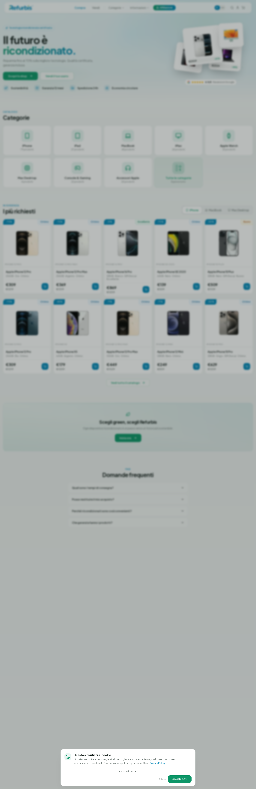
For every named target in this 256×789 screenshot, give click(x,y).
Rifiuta (162, 779)
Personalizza (126, 771)
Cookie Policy (157, 763)
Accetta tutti (179, 779)
